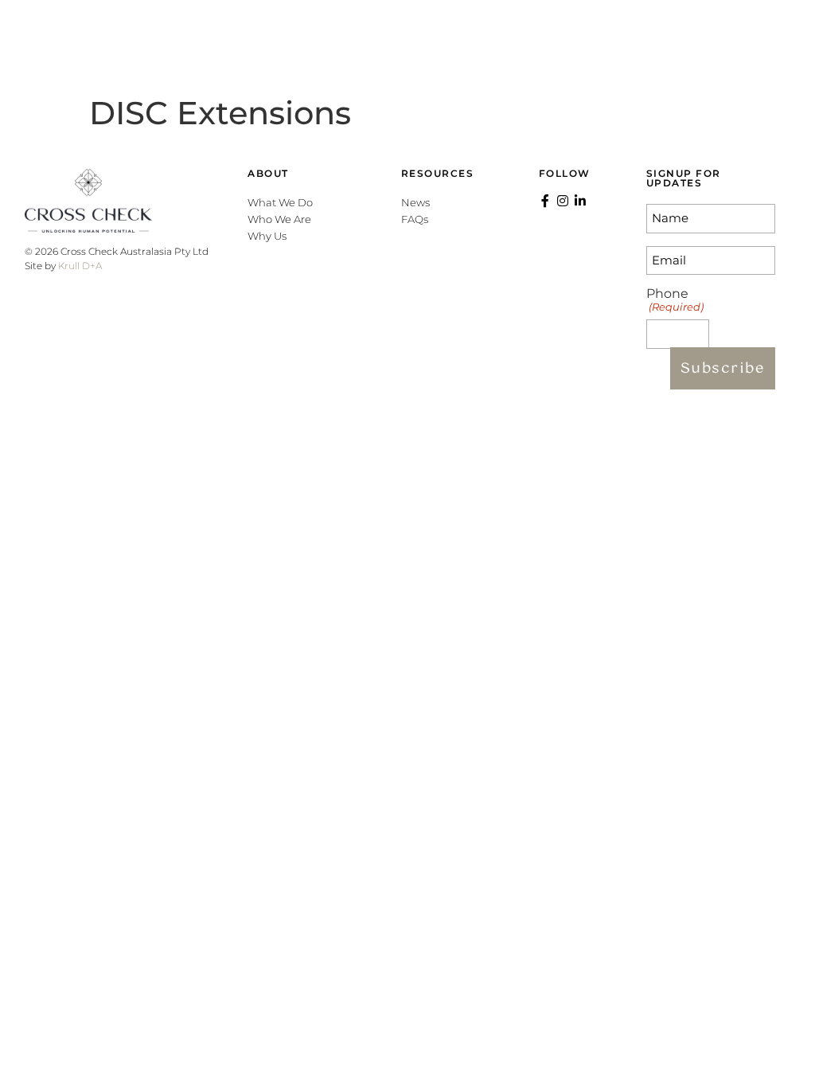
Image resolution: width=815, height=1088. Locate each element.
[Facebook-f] (687, 44)
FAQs (414, 219)
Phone (675, 300)
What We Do (280, 202)
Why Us (267, 235)
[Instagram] (709, 44)
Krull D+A (80, 266)
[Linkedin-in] (730, 44)
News (415, 202)
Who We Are (279, 219)
